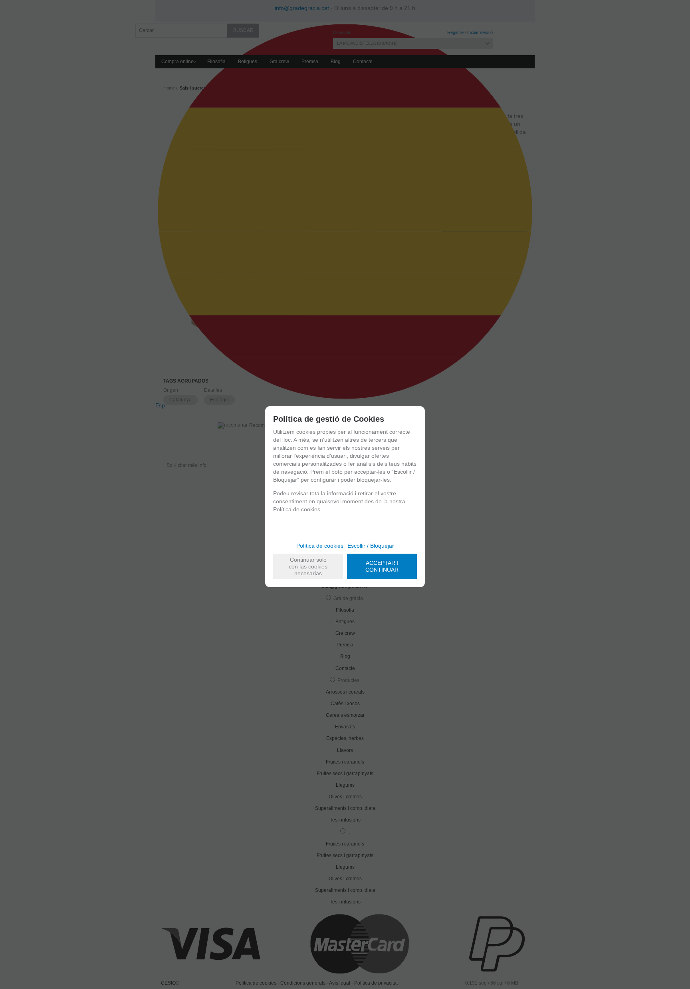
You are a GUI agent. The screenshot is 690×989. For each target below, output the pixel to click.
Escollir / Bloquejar (370, 545)
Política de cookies (319, 545)
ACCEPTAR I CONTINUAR (382, 566)
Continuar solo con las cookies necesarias (308, 566)
